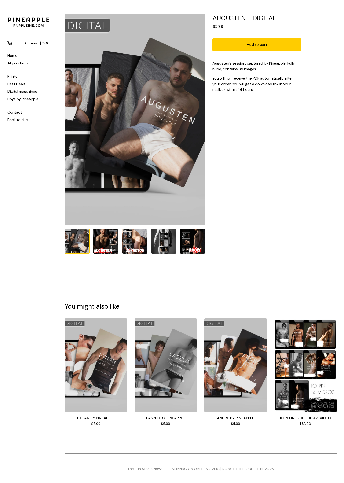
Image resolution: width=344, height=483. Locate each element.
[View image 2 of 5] (105, 241)
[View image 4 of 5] (163, 241)
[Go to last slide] (71, 119)
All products (18, 63)
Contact (14, 112)
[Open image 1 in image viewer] (135, 119)
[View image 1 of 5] (77, 241)
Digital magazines (22, 91)
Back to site (17, 119)
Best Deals (16, 83)
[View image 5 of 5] (192, 241)
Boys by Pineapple (22, 98)
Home (12, 55)
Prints (12, 76)
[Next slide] (198, 119)
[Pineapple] (28, 22)
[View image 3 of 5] (134, 241)
